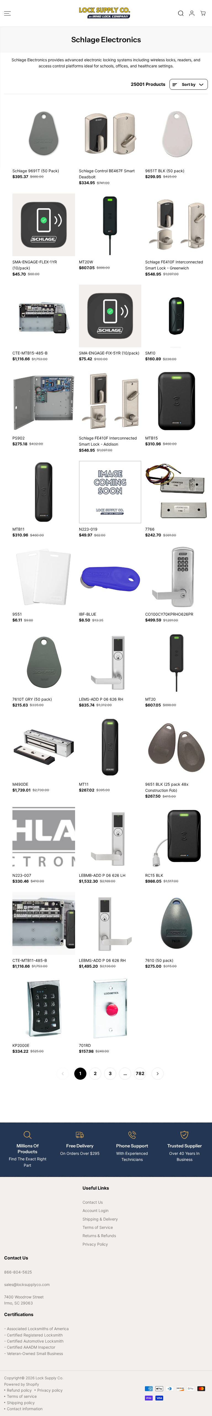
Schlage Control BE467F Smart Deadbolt (107, 173)
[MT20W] (110, 225)
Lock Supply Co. (49, 1378)
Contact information (25, 1408)
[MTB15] (176, 401)
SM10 (150, 353)
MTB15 (151, 438)
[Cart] (203, 13)
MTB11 (18, 529)
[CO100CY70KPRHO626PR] (176, 577)
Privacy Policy (95, 1244)
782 (140, 1073)
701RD (85, 1045)
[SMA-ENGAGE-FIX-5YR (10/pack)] (110, 316)
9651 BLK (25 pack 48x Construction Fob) (167, 787)
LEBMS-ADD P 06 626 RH (102, 960)
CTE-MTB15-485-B (29, 353)
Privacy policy (50, 1390)
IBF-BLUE (87, 614)
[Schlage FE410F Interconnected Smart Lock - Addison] (110, 401)
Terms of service (22, 1396)
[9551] (43, 577)
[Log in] (192, 13)
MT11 (84, 784)
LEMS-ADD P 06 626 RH (101, 699)
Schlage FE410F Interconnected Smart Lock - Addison (108, 441)
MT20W (86, 262)
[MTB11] (43, 492)
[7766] (176, 492)
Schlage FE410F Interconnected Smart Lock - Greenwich (174, 265)
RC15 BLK (154, 875)
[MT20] (176, 662)
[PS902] (43, 401)
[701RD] (110, 1008)
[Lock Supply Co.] (104, 13)
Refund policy (19, 1390)
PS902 (18, 438)
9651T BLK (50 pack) (164, 170)
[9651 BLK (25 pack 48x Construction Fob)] (176, 747)
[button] (7, 13)
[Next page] (157, 1073)
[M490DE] (43, 747)
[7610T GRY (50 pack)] (43, 662)
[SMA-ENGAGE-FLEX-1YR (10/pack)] (43, 225)
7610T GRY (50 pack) (32, 699)
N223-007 (21, 875)
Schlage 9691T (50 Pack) (35, 170)
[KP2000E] (43, 1008)
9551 (17, 614)
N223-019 (88, 529)
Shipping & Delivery (100, 1219)
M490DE (20, 784)
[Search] (181, 13)
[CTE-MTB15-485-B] (43, 316)
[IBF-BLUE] (110, 577)
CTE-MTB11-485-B (29, 960)
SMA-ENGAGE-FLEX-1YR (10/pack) (34, 265)
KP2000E (20, 1045)
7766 (150, 529)
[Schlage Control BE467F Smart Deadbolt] (110, 133)
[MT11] (110, 747)
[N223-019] (110, 492)
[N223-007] (43, 838)
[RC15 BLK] (176, 838)
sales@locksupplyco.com (27, 1284)
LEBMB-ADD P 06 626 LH (102, 875)
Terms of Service (98, 1227)
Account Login (95, 1210)
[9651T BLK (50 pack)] (176, 133)
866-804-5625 (18, 1272)
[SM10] (176, 316)
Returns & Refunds (99, 1235)
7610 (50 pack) (159, 960)
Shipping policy (21, 1402)
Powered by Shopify (21, 1384)
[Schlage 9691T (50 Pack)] (43, 133)
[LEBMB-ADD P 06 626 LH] (110, 838)
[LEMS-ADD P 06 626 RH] (110, 662)
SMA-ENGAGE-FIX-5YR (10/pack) (109, 353)
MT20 (150, 699)
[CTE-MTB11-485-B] (43, 923)
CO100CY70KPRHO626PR (169, 614)
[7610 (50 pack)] (176, 923)
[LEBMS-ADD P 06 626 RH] (110, 923)
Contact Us (93, 1202)
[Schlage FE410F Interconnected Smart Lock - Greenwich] (176, 225)
